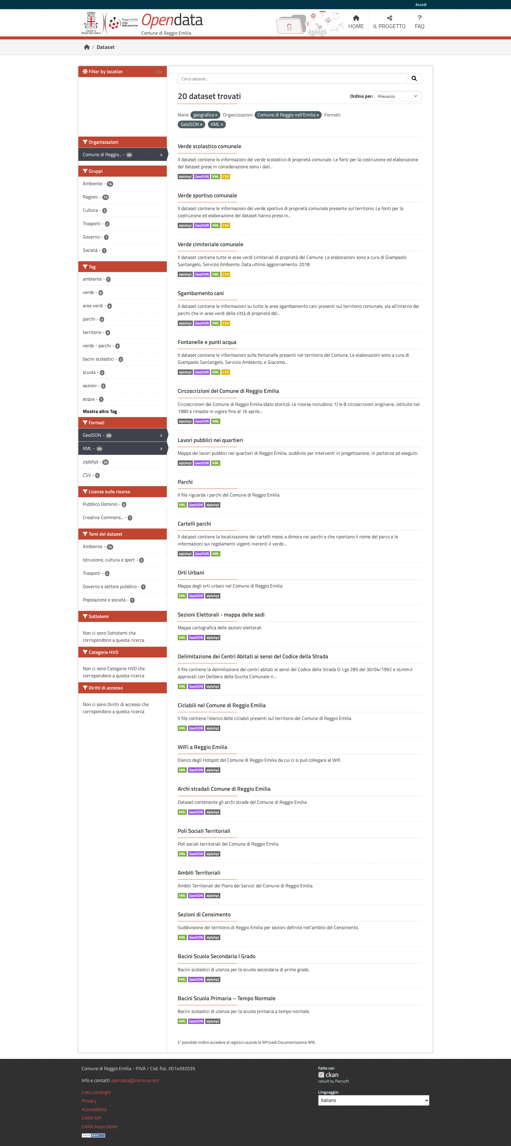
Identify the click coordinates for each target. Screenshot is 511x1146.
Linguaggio (328, 1092)
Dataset (106, 47)
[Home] (87, 47)
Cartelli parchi (194, 523)
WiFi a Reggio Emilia (202, 746)
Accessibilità (94, 1109)
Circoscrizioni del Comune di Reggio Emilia (228, 390)
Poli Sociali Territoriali (204, 830)
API (265, 1042)
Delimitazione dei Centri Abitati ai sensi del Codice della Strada (253, 656)
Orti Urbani (191, 572)
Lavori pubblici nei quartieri (210, 440)
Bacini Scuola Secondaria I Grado (217, 956)
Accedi (420, 4)
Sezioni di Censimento (204, 914)
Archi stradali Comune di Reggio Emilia (224, 788)
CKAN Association (99, 1126)
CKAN (328, 1075)
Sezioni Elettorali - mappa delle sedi (221, 614)
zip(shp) (185, 176)
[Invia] (414, 78)
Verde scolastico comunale (209, 146)
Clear (158, 71)
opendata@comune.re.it (135, 1080)
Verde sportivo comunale (207, 195)
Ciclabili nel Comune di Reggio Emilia (222, 705)
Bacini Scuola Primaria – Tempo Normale (227, 998)
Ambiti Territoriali (199, 872)
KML (215, 176)
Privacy (89, 1100)
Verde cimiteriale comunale (210, 244)
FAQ (420, 26)
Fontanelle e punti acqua (207, 341)
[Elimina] (216, 115)
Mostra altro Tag (100, 411)
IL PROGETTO (389, 26)
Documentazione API (295, 1042)
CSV (226, 176)
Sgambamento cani (201, 293)
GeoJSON (202, 176)
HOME (356, 26)
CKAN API (91, 1117)
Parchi (185, 481)
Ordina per (361, 96)
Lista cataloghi (96, 1092)
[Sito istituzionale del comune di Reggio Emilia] (110, 23)
